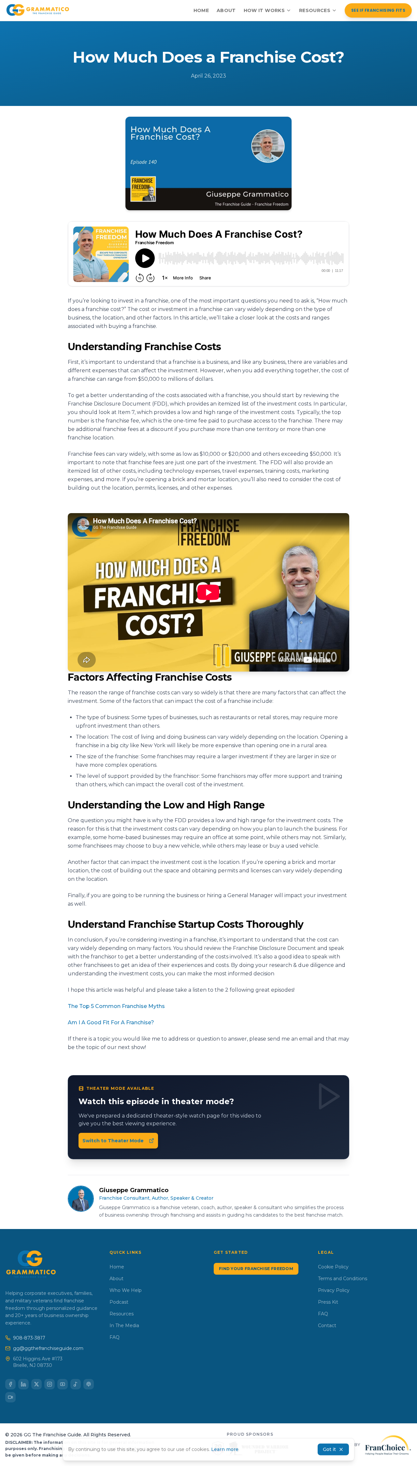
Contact (327, 1325)
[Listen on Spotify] (75, 1384)
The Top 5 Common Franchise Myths (116, 1006)
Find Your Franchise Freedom (256, 1268)
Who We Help (125, 1290)
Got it (329, 1449)
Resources (314, 10)
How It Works (264, 10)
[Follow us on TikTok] (10, 1397)
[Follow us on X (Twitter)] (36, 1384)
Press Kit (328, 1302)
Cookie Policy (333, 1267)
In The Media (124, 1325)
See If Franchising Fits (378, 10)
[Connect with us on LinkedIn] (23, 1384)
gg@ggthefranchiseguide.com (48, 1348)
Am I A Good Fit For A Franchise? (111, 1022)
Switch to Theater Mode (113, 1141)
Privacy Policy (334, 1290)
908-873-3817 (29, 1338)
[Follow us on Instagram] (49, 1384)
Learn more (224, 1449)
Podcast (118, 1302)
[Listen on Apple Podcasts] (88, 1384)
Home (201, 10)
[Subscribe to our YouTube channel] (62, 1384)
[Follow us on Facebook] (10, 1384)
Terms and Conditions (342, 1278)
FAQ (114, 1337)
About (226, 10)
